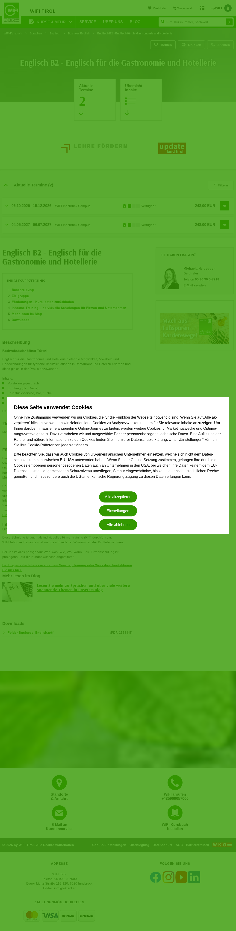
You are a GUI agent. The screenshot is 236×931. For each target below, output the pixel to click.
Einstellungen (118, 511)
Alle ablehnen (118, 525)
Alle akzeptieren (118, 497)
